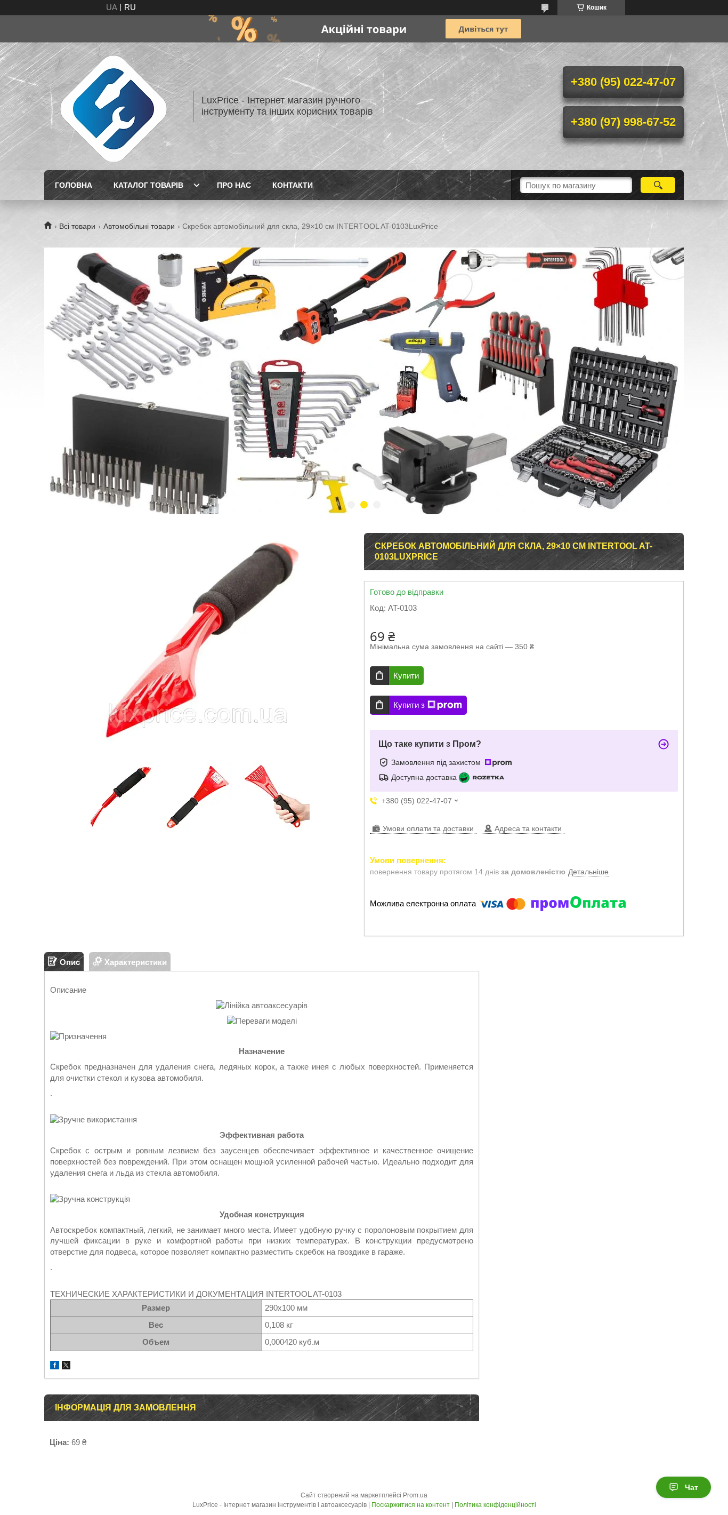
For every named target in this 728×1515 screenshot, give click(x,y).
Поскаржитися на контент (410, 1505)
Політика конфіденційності (495, 1505)
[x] (66, 1366)
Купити (406, 675)
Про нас (234, 185)
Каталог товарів (148, 185)
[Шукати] (658, 185)
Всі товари (77, 226)
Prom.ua (415, 1495)
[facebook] (54, 1366)
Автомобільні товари (139, 226)
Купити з (409, 704)
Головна (73, 185)
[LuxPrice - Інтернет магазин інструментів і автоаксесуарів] (113, 106)
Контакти (292, 185)
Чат (691, 1487)
